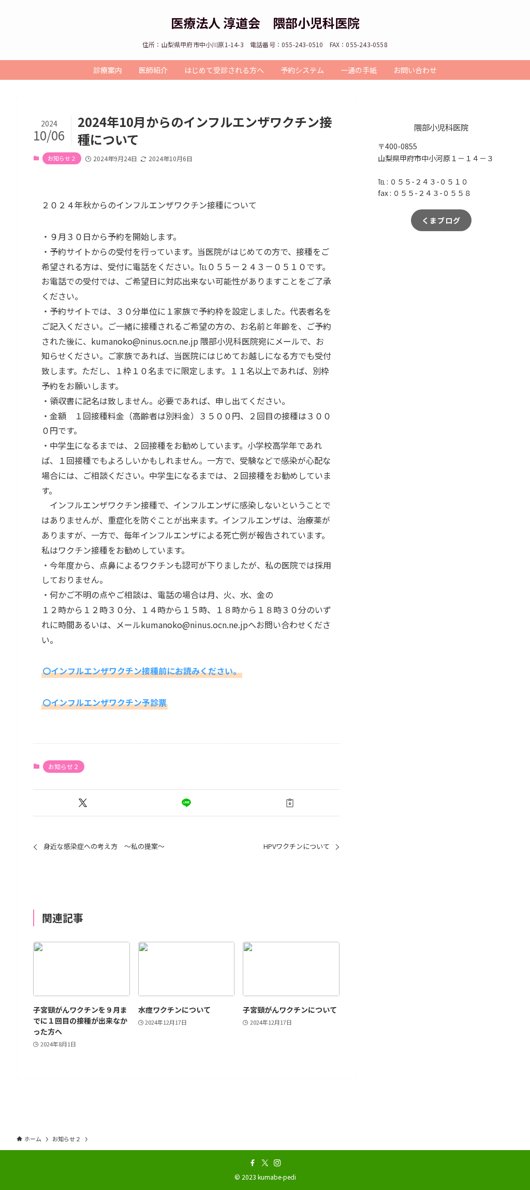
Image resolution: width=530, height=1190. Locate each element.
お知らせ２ (62, 158)
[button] (82, 803)
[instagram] (277, 1163)
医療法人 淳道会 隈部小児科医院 (265, 23)
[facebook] (252, 1163)
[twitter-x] (265, 1163)
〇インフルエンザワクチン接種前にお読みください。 (141, 670)
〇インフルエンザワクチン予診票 (104, 702)
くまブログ (441, 220)
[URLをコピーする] (290, 803)
